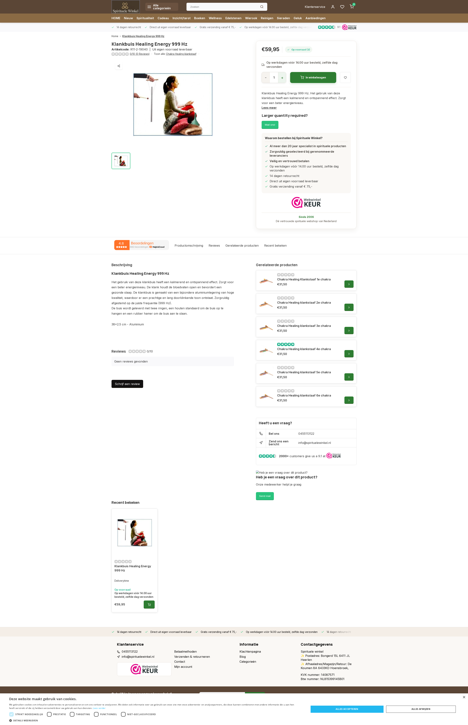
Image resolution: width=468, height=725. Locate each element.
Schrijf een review (127, 384)
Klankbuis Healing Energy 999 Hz (143, 36)
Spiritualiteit (145, 18)
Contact (179, 661)
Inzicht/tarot (181, 18)
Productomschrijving (189, 245)
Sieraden (283, 18)
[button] (154, 720)
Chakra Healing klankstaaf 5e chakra (304, 372)
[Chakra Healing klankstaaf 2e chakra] (266, 303)
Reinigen (267, 18)
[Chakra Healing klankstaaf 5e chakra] (266, 373)
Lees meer (269, 107)
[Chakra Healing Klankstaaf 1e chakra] (266, 280)
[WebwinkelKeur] (306, 202)
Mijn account (183, 667)
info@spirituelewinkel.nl (314, 443)
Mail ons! (270, 124)
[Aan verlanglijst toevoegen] (152, 514)
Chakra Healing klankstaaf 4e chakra (304, 349)
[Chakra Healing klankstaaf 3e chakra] (266, 327)
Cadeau (163, 18)
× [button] (464, 697)
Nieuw (128, 18)
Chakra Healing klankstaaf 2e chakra (304, 302)
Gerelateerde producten (242, 245)
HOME (116, 18)
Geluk (298, 18)
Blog (242, 656)
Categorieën (247, 661)
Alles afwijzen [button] (421, 709)
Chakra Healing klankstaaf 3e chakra (304, 326)
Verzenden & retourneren (192, 656)
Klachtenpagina (250, 651)
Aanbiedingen (315, 18)
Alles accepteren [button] (347, 709)
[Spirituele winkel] (126, 7)
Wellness (215, 18)
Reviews (214, 245)
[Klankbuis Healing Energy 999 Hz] (134, 532)
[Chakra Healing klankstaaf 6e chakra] (266, 396)
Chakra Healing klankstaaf (181, 53)
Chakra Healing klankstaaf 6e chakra (304, 395)
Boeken (199, 18)
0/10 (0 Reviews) (140, 53)
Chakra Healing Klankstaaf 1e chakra (304, 279)
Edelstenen (233, 18)
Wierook (251, 18)
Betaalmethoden (185, 651)
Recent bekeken (275, 245)
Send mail (265, 495)
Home (115, 36)
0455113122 (306, 433)
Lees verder (99, 708)
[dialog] (234, 709)
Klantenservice (315, 7)
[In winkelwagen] (149, 605)
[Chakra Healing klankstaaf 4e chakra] (266, 350)
